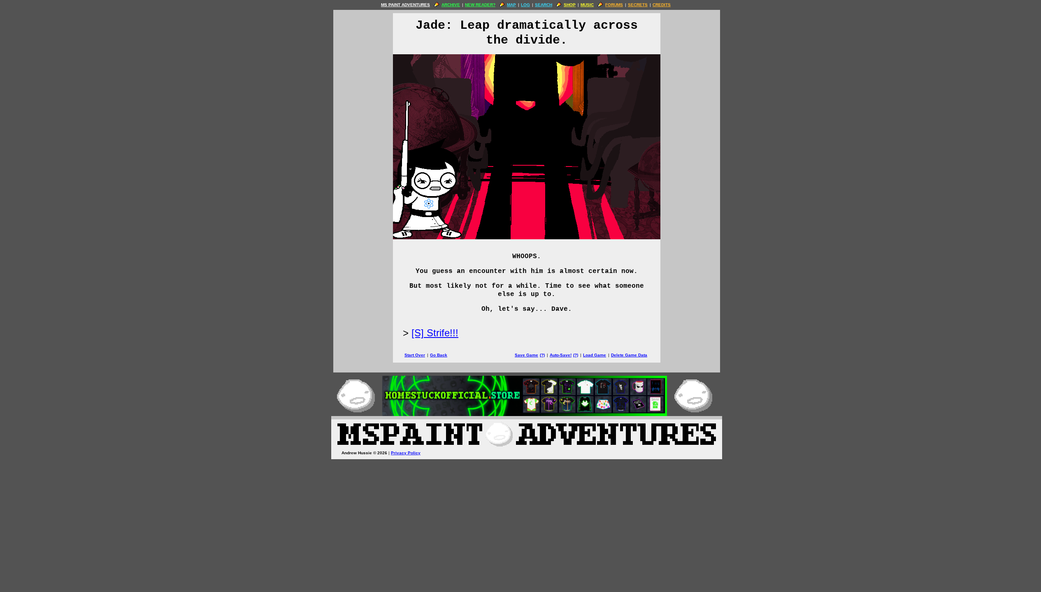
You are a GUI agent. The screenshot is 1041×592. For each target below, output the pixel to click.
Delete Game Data (629, 355)
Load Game (594, 355)
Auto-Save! (561, 355)
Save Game (526, 355)
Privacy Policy (406, 453)
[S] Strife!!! (434, 332)
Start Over (414, 355)
